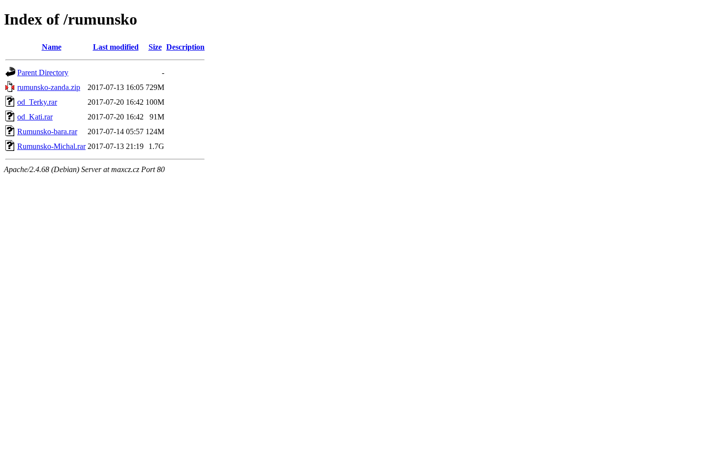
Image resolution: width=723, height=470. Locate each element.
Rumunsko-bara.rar (47, 131)
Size (155, 47)
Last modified (116, 47)
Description (185, 47)
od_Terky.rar (37, 102)
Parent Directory (42, 72)
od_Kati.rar (35, 117)
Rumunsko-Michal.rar (51, 146)
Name (51, 47)
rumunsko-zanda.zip (48, 87)
